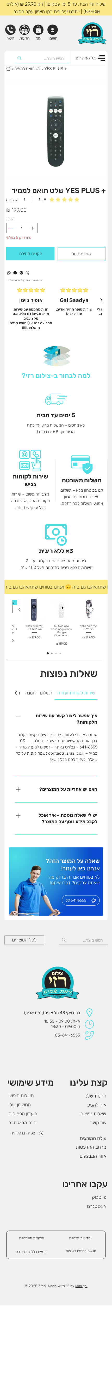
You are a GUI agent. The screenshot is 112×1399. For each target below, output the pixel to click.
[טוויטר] (27, 272)
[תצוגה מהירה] (88, 610)
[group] (56, 622)
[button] (38, 29)
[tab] (76, 693)
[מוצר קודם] (92, 609)
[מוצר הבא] (19, 609)
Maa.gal (81, 1286)
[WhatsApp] (8, 272)
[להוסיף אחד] (32, 228)
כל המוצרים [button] (85, 58)
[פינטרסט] (21, 272)
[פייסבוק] (15, 272)
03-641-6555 (67, 1035)
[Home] (8, 68)
